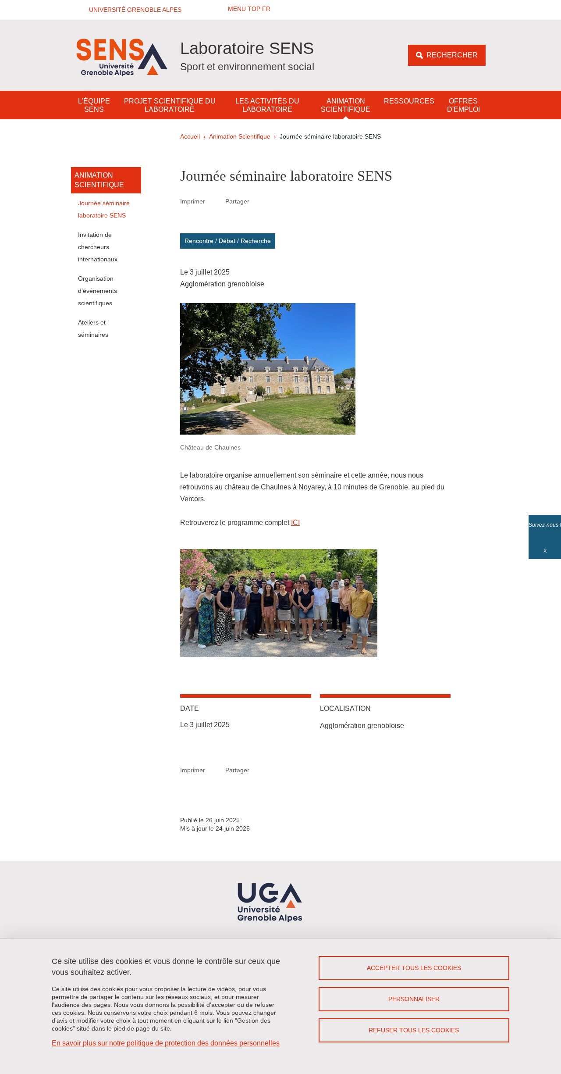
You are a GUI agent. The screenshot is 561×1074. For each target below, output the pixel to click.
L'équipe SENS (94, 105)
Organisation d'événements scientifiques (97, 291)
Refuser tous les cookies (414, 1030)
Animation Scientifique (345, 105)
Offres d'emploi (463, 105)
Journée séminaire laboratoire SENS (104, 209)
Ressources (409, 101)
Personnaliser (414, 999)
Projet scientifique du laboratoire (170, 105)
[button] (132, 10)
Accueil (190, 136)
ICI (295, 522)
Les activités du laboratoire (267, 105)
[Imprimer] (215, 201)
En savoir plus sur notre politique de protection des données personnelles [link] (166, 1043)
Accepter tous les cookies (414, 967)
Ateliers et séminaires (93, 328)
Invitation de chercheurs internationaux (97, 247)
